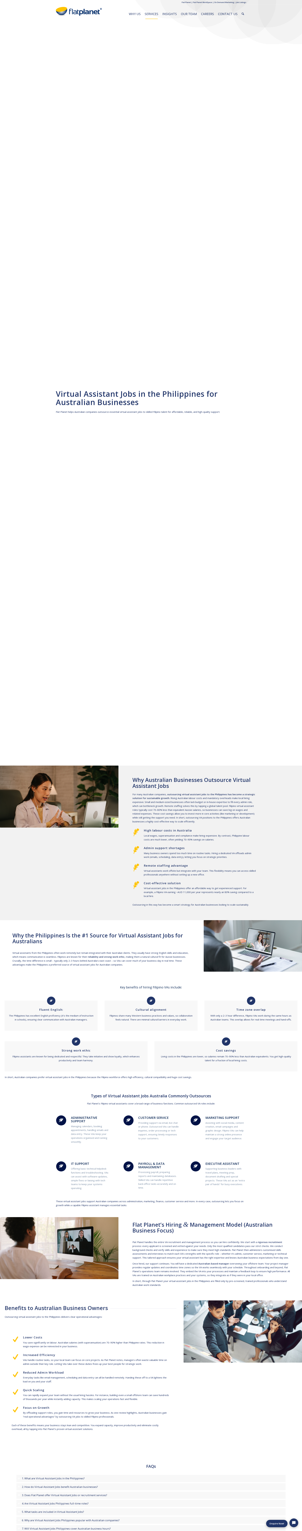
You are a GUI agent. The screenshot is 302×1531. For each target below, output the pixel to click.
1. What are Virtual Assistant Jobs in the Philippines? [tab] (53, 1478)
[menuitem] (135, 14)
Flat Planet (186, 2)
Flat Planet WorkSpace (202, 2)
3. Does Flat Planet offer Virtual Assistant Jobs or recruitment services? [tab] (64, 1495)
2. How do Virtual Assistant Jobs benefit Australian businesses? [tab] (60, 1487)
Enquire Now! (277, 1523)
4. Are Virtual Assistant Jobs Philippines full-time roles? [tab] (55, 1503)
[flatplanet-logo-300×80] (79, 14)
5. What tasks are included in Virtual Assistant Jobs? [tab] (53, 1512)
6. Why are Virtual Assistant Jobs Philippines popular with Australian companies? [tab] (71, 1520)
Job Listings (241, 2)
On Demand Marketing (224, 2)
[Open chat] (293, 1522)
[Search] (243, 14)
